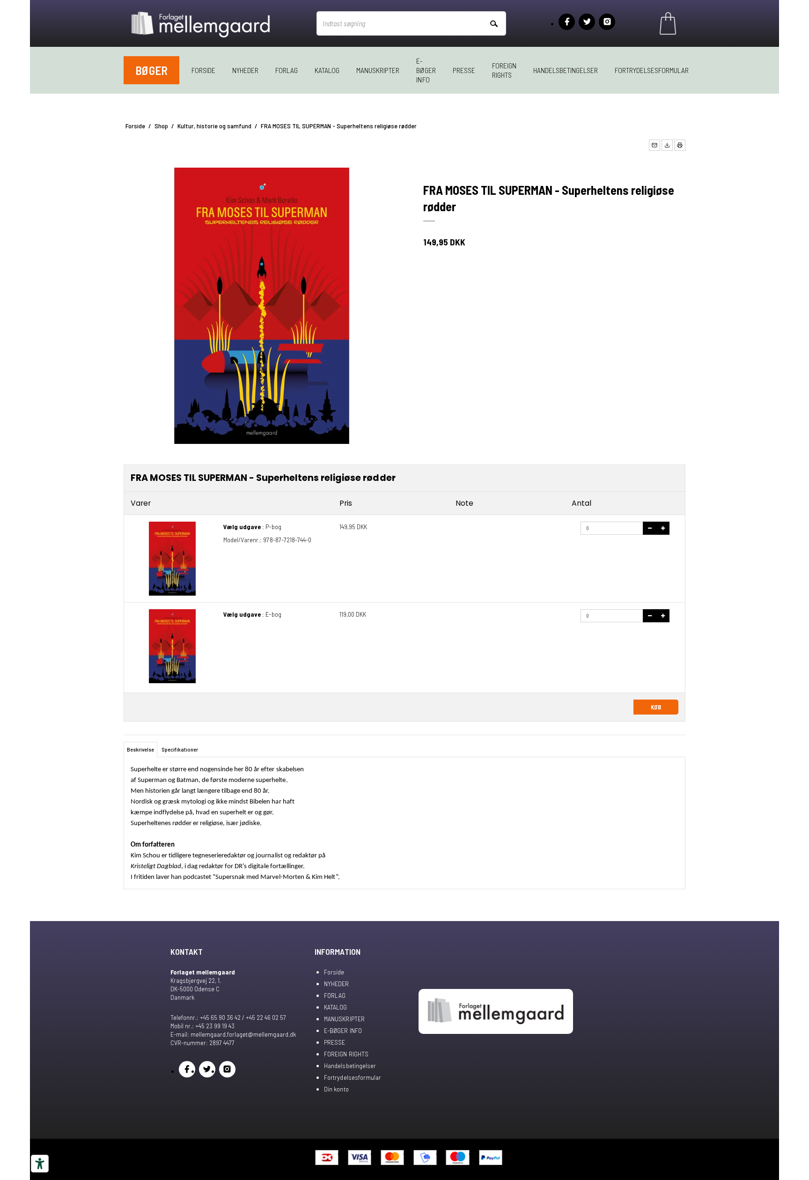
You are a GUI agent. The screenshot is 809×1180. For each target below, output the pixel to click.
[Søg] (493, 23)
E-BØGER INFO (425, 70)
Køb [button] (656, 707)
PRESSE (464, 70)
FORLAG (286, 70)
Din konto (336, 1089)
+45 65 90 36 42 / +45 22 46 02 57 (243, 1017)
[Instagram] (607, 22)
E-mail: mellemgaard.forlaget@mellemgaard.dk (233, 1034)
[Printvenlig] (679, 145)
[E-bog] (172, 646)
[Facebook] (567, 22)
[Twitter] (587, 22)
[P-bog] (172, 559)
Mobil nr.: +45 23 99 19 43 (202, 1026)
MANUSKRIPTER (377, 70)
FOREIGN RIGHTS (504, 70)
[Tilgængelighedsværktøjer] (40, 1164)
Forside (203, 70)
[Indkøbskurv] (668, 23)
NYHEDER (245, 70)
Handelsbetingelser (565, 70)
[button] (654, 145)
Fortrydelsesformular (652, 70)
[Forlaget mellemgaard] (201, 23)
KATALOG (327, 70)
